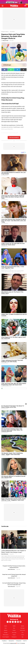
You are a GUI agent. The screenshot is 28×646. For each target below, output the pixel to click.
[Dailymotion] (20, 622)
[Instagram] (10, 622)
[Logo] (14, 6)
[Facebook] (8, 622)
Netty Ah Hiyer (5, 40)
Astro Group (23, 643)
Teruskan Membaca (14, 137)
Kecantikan (12, 31)
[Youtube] (18, 622)
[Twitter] (13, 622)
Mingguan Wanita (4, 31)
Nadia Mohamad (4, 554)
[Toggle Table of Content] (23, 65)
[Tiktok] (15, 622)
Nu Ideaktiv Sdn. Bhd (13, 643)
